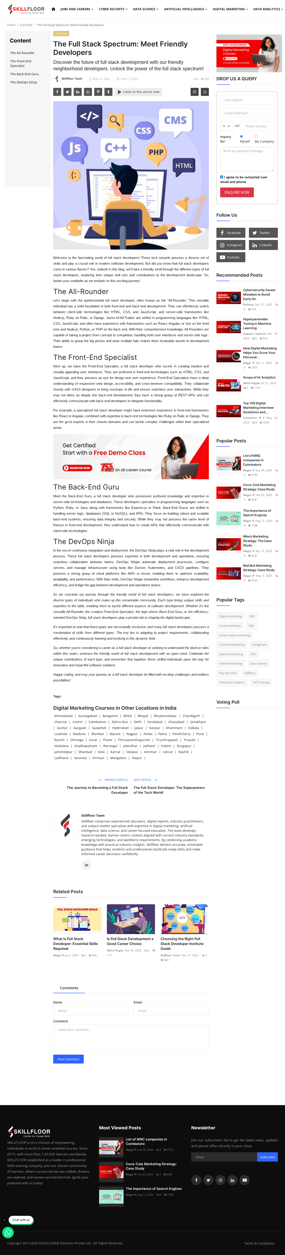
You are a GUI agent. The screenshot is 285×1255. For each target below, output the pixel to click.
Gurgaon (79, 728)
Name (57, 1002)
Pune (200, 734)
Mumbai (98, 734)
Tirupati (189, 740)
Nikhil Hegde (115, 950)
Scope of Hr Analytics (259, 377)
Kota (101, 752)
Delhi (138, 722)
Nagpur (132, 734)
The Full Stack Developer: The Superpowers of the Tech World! (169, 790)
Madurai (79, 734)
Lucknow (60, 734)
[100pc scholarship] (247, 53)
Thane (107, 740)
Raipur (137, 758)
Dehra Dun (120, 722)
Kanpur (154, 728)
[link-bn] (131, 456)
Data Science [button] (144, 9)
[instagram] (220, 1180)
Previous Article (116, 780)
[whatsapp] (88, 92)
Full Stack (26, 25)
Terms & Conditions (259, 1243)
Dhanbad (85, 752)
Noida (148, 734)
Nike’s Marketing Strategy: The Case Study (257, 540)
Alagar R (58, 955)
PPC (253, 654)
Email (138, 1002)
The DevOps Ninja (24, 82)
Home (11, 25)
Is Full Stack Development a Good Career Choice (130, 941)
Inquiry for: (225, 139)
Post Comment (68, 1059)
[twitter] (67, 92)
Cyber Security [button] (111, 9)
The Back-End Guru (25, 74)
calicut (168, 752)
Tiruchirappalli (167, 740)
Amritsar (150, 752)
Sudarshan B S (254, 418)
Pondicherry (182, 734)
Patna (162, 734)
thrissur (98, 758)
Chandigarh (191, 716)
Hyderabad (120, 728)
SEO (252, 616)
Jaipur (138, 728)
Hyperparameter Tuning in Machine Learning (257, 323)
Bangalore (110, 716)
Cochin (78, 722)
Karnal (115, 752)
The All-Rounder (22, 53)
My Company (264, 141)
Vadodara (61, 746)
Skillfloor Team (93, 815)
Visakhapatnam (85, 746)
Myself (245, 141)
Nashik (183, 752)
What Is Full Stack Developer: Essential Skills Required (75, 944)
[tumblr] (108, 92)
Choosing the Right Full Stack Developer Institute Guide (182, 944)
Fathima (248, 304)
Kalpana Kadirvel (254, 334)
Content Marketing (231, 645)
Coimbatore (97, 722)
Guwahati (99, 728)
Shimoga (76, 740)
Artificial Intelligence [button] (184, 9)
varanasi (80, 758)
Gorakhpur (198, 722)
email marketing (230, 626)
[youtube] (244, 1180)
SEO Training (261, 682)
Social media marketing (234, 635)
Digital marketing (230, 616)
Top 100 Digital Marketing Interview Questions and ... (258, 407)
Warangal (110, 746)
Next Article (143, 780)
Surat (93, 740)
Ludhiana (61, 758)
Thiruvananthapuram (134, 740)
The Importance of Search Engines (257, 513)
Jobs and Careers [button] (75, 9)
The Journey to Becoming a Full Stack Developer (97, 790)
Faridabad (155, 722)
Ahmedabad (63, 716)
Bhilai (128, 716)
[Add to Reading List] (205, 92)
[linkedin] (78, 92)
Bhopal (143, 716)
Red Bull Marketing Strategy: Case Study (259, 568)
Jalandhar (130, 746)
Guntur (62, 728)
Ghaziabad (176, 722)
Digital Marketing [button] (229, 9)
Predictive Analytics (232, 682)
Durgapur (184, 746)
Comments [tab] (69, 987)
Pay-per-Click (227, 673)
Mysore (115, 734)
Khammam (174, 728)
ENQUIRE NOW (237, 192)
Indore (166, 746)
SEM (251, 626)
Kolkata (193, 728)
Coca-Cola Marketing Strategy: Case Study (259, 487)
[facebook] (57, 92)
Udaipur (132, 752)
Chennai (60, 722)
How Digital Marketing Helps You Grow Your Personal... (260, 352)
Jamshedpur (63, 752)
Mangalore (118, 758)
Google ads (259, 645)
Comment (60, 1021)
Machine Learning (231, 654)
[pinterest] (98, 92)
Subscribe (267, 1157)
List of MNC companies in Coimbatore (253, 460)
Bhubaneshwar (165, 716)
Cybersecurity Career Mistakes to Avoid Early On (259, 294)
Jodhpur (149, 746)
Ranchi (59, 740)
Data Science (258, 663)
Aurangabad (87, 716)
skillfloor (250, 673)
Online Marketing (230, 663)
